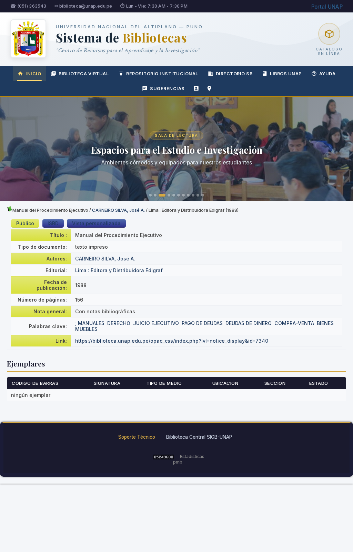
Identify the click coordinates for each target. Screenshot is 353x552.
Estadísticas (192, 456)
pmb (177, 462)
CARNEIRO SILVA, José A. (118, 210)
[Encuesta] (196, 88)
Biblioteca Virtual (84, 73)
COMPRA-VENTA (294, 323)
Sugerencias (167, 88)
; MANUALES (89, 323)
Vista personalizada (96, 223)
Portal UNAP (327, 6)
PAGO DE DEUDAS (202, 323)
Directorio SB (234, 73)
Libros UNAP (286, 73)
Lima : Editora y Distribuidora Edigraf (119, 270)
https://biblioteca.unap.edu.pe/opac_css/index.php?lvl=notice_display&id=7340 (171, 341)
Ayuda (327, 73)
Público (25, 223)
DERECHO (118, 323)
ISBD (53, 223)
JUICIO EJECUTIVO (156, 323)
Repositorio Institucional (162, 73)
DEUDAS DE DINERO (248, 323)
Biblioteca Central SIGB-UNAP (199, 437)
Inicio (33, 73)
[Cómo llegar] (209, 88)
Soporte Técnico (136, 437)
